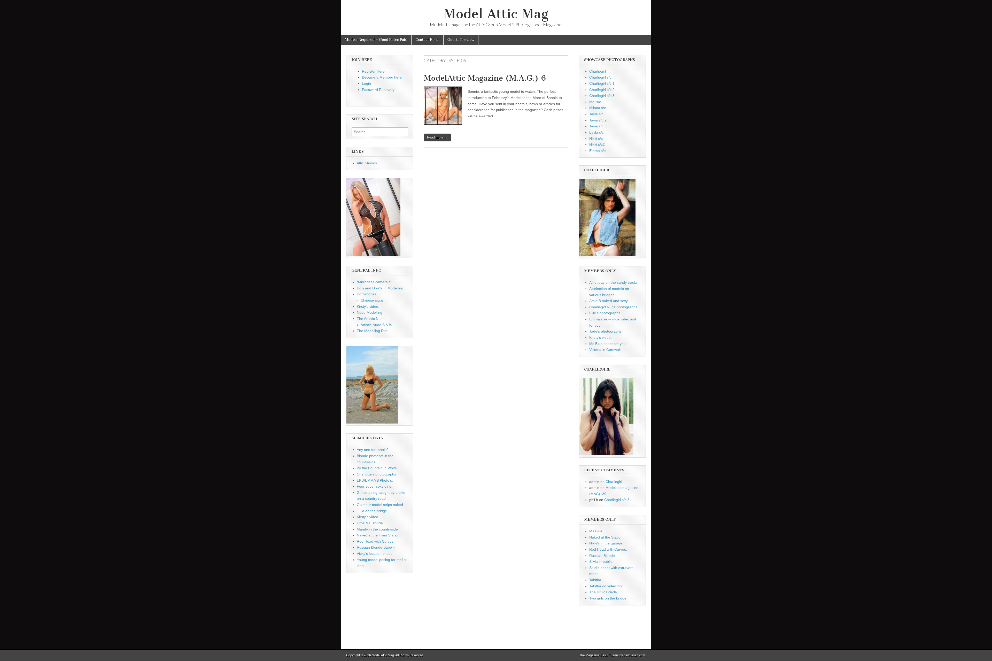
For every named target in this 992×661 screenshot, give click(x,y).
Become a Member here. (382, 77)
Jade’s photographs (605, 331)
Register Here (373, 71)
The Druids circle (603, 592)
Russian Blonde (602, 556)
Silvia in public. (601, 561)
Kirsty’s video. (368, 306)
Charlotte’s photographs (376, 474)
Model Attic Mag (496, 14)
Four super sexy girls (374, 486)
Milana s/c (597, 108)
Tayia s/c (596, 114)
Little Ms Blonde (370, 523)
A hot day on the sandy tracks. (614, 282)
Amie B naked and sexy (608, 301)
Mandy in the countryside (377, 529)
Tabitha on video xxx (606, 586)
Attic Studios (367, 163)
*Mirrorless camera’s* (374, 282)
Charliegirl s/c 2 (602, 90)
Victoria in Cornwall (605, 350)
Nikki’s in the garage (605, 543)
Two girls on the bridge (607, 598)
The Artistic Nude (371, 319)
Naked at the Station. (606, 537)
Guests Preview (460, 39)
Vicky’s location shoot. (375, 553)
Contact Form (427, 39)
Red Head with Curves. (375, 541)
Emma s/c (597, 151)
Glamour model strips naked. (380, 505)
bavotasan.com (634, 655)
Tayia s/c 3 (598, 126)
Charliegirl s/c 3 (602, 96)
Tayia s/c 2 (598, 120)
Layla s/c (596, 132)
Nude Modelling (369, 312)
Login (366, 83)
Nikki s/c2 (597, 144)
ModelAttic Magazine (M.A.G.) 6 (485, 78)
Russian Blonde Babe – (376, 547)
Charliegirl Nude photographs (613, 307)
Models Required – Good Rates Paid (376, 39)
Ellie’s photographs (604, 313)
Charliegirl (597, 71)
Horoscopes (366, 294)
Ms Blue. (596, 531)
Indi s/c (595, 102)
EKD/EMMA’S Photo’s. (375, 480)
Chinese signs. (373, 300)
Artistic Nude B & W (376, 325)
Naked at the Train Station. (378, 535)
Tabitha (595, 580)
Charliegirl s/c (600, 77)
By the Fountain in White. (377, 468)
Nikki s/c (596, 138)
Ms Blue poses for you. (608, 344)
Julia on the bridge (372, 511)
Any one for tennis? (373, 450)
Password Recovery (378, 90)
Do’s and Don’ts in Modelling (380, 288)
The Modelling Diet (372, 331)
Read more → (437, 137)
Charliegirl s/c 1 (602, 83)
